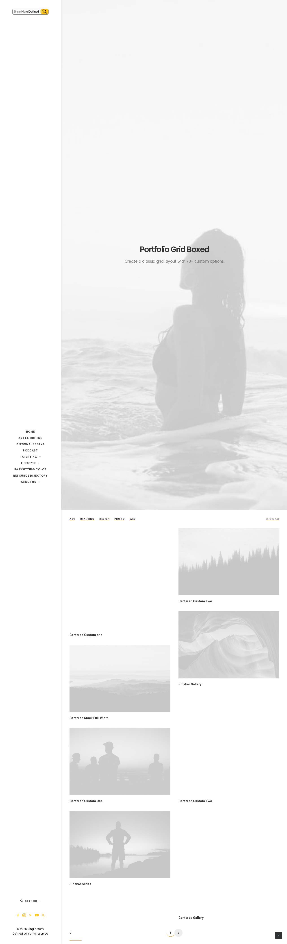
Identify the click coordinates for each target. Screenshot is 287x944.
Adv (72, 519)
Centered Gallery (191, 918)
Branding (87, 519)
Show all (272, 519)
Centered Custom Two (195, 601)
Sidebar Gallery (189, 684)
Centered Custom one (86, 635)
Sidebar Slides (80, 884)
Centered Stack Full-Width (89, 718)
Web (132, 519)
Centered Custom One (86, 801)
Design (104, 519)
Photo (119, 519)
